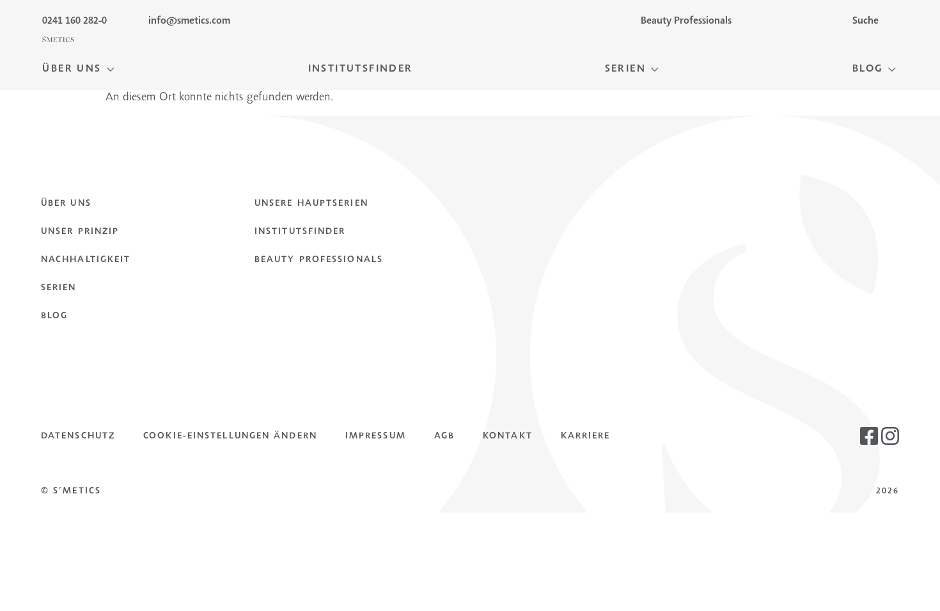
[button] (79, 69)
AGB (444, 436)
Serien (59, 288)
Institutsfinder (300, 232)
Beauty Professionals (319, 260)
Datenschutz (78, 436)
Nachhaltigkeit (85, 260)
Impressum (375, 436)
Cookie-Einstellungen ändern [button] (230, 436)
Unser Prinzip (80, 232)
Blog (54, 316)
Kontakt (508, 436)
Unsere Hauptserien (311, 203)
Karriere (586, 436)
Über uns (66, 203)
